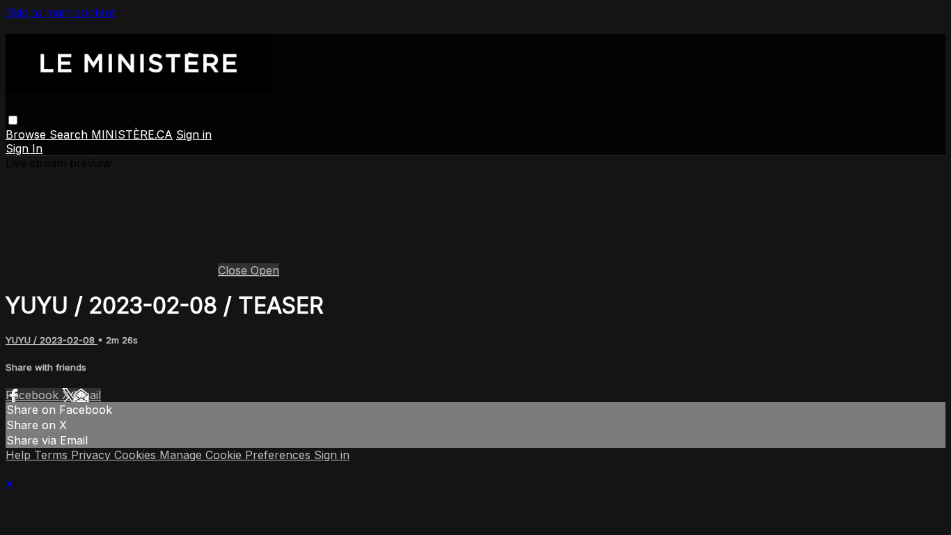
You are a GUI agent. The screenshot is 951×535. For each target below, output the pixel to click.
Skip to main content (60, 13)
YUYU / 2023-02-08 (51, 340)
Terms (52, 455)
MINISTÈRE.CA (132, 134)
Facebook (34, 395)
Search (70, 134)
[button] (12, 120)
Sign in (194, 134)
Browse (27, 134)
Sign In (24, 148)
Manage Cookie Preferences (236, 455)
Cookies (136, 455)
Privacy (92, 455)
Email (87, 395)
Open (265, 270)
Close (234, 270)
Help (20, 455)
